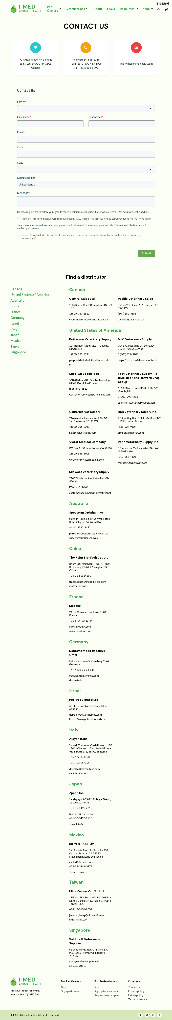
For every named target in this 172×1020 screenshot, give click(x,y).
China (14, 306)
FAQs (111, 9)
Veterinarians (75, 9)
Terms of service (137, 999)
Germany (17, 318)
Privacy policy (136, 991)
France (15, 312)
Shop (146, 9)
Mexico (16, 340)
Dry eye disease (70, 991)
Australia (17, 300)
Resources (127, 9)
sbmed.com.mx (78, 871)
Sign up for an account (107, 991)
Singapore (18, 352)
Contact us (134, 987)
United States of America (29, 295)
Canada (16, 289)
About (97, 9)
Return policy (135, 995)
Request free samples (106, 995)
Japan (14, 335)
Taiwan (15, 346)
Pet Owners (52, 8)
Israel (14, 323)
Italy (13, 329)
